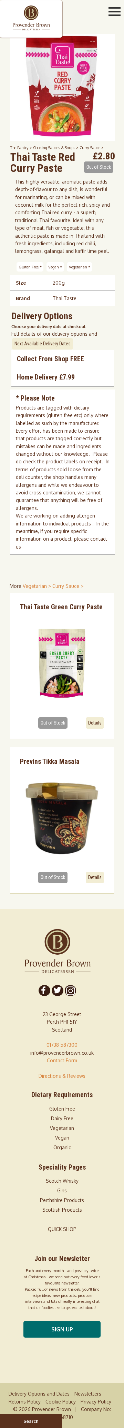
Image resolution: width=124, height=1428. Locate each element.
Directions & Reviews (62, 1076)
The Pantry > (21, 147)
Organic (62, 1147)
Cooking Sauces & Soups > (56, 147)
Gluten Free (30, 266)
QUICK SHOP (62, 1229)
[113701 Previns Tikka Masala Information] (62, 817)
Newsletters (87, 1394)
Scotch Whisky (62, 1181)
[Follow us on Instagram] (70, 990)
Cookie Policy (60, 1402)
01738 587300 (62, 1045)
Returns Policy (25, 1402)
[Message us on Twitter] (57, 990)
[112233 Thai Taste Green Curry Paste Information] (62, 663)
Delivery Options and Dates (39, 1394)
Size (21, 283)
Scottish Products (62, 1210)
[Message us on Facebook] (44, 990)
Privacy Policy (96, 1402)
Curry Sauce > (92, 147)
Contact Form (62, 1060)
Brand (23, 298)
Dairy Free (62, 1118)
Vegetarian (79, 266)
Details (95, 723)
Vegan (55, 266)
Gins (62, 1190)
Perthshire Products (62, 1200)
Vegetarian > (37, 586)
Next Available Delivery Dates (42, 343)
